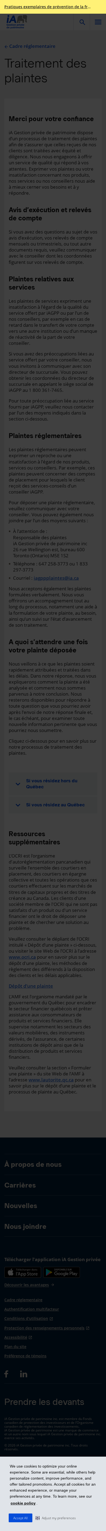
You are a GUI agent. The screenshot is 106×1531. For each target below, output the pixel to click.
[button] (56, 1517)
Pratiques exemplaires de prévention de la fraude (48, 6)
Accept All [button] (20, 1518)
